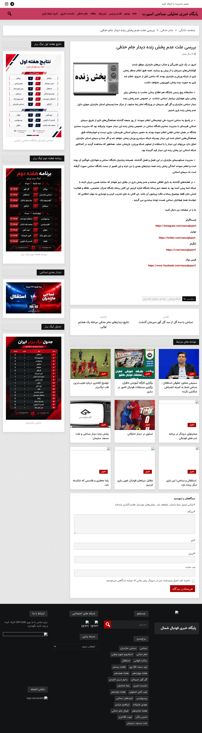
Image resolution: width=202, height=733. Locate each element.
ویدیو (127, 14)
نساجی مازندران (128, 648)
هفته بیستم (119, 667)
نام (193, 541)
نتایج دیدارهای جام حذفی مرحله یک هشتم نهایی (103, 324)
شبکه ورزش (174, 299)
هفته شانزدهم (139, 711)
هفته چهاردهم (139, 673)
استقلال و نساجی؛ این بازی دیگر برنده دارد (181, 483)
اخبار (192, 374)
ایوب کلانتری (125, 717)
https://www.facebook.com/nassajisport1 (172, 266)
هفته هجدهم (121, 673)
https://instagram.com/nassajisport (175, 226)
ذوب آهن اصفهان (138, 692)
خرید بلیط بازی (50, 14)
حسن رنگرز (141, 717)
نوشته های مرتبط (186, 342)
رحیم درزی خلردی (118, 680)
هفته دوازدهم (118, 692)
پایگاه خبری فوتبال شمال (178, 628)
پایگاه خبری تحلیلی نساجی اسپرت (170, 14)
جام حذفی (82, 14)
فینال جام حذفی (120, 711)
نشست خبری (67, 14)
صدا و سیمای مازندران (154, 299)
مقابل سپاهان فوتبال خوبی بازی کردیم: (135, 483)
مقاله (93, 14)
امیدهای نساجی (124, 698)
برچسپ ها (189, 299)
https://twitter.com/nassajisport (177, 238)
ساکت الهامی (140, 661)
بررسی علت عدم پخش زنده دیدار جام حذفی (156, 47)
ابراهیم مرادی (122, 705)
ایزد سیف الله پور (138, 667)
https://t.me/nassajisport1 (181, 250)
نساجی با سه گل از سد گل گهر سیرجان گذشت (166, 322)
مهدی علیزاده (140, 705)
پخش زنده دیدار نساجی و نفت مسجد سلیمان (92, 436)
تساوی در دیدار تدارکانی (140, 434)
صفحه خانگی (187, 30)
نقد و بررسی (115, 14)
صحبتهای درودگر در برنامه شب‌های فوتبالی (183, 436)
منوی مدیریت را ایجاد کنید (175, 4)
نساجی (143, 648)
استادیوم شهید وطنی (122, 654)
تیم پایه (102, 14)
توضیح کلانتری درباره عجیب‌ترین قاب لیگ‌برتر (90, 385)
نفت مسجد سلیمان (137, 723)
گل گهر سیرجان (139, 680)
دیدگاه (191, 512)
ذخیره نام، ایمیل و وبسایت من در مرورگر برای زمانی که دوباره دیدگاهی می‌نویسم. (148, 581)
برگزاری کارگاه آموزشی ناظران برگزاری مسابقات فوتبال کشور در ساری (135, 387)
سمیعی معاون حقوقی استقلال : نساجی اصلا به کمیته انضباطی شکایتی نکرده (179, 387)
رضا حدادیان (123, 686)
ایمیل (191, 554)
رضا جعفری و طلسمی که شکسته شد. (90, 483)
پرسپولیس (141, 698)
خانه (134, 14)
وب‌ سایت (190, 567)
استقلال (126, 661)
